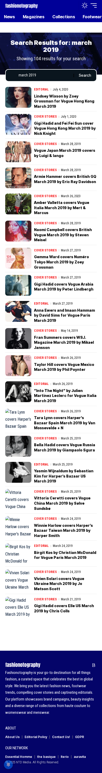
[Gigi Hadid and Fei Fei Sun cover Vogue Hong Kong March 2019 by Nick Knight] (18, 124)
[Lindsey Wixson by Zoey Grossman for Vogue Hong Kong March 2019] (18, 97)
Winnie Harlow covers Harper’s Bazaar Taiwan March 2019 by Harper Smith (63, 530)
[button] (73, 5)
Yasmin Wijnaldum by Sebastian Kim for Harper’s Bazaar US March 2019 (63, 476)
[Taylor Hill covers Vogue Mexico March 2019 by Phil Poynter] (18, 365)
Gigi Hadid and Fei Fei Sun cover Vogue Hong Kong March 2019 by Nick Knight (65, 128)
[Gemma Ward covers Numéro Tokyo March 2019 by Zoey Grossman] (18, 258)
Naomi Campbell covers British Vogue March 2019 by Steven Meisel (63, 234)
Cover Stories (45, 116)
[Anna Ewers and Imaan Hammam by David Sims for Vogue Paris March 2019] (18, 311)
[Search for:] (44, 75)
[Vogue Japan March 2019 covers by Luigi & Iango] (18, 151)
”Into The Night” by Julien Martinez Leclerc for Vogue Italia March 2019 (65, 395)
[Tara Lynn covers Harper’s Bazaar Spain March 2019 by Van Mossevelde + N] (18, 419)
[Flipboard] (85, 665)
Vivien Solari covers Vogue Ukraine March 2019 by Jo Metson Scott (59, 583)
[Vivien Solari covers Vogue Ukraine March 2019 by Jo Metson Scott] (18, 579)
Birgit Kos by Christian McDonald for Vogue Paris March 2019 (65, 555)
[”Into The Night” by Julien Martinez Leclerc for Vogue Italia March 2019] (18, 391)
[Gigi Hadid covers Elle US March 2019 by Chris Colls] (18, 607)
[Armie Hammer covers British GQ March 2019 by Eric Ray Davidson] (18, 177)
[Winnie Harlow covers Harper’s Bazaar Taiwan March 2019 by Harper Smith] (18, 526)
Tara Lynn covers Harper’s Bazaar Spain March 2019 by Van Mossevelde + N (64, 422)
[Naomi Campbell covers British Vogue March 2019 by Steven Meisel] (18, 231)
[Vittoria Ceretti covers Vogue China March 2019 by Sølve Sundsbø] (18, 499)
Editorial (41, 89)
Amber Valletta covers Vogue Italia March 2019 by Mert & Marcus (61, 207)
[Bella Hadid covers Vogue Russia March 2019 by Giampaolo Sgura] (18, 446)
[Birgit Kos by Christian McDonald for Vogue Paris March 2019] (18, 553)
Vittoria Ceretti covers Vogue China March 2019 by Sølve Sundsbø (62, 503)
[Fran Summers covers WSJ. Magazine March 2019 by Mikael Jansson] (18, 338)
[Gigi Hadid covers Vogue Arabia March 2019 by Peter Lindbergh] (18, 285)
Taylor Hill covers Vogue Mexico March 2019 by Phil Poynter (64, 367)
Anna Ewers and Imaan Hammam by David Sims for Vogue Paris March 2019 (64, 315)
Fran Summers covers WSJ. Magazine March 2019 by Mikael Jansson (64, 342)
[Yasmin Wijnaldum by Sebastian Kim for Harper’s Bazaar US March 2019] (18, 472)
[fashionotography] (21, 5)
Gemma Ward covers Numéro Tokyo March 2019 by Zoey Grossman (61, 262)
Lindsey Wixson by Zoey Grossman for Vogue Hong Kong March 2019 (64, 101)
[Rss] (94, 665)
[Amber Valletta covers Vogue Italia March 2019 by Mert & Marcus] (18, 204)
